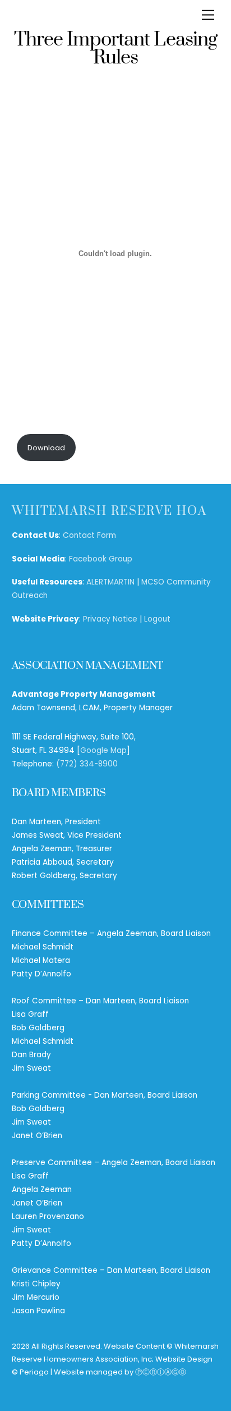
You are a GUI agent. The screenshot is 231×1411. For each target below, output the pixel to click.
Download (46, 448)
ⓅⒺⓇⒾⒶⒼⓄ (160, 1372)
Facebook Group (100, 559)
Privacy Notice (110, 619)
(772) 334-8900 (87, 764)
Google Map (103, 750)
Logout (157, 619)
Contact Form (89, 535)
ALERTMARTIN (110, 582)
